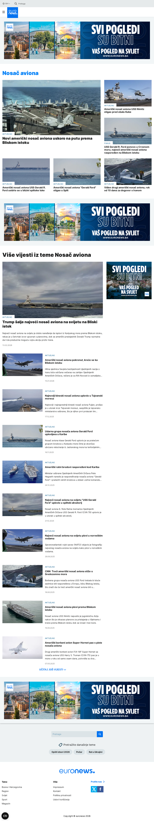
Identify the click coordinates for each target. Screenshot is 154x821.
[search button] (15, 3)
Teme (4, 782)
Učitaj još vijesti (51, 669)
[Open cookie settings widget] (5, 816)
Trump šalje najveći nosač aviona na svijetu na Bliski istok (49, 324)
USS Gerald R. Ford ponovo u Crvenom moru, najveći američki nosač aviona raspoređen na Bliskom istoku (126, 149)
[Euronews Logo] (12, 12)
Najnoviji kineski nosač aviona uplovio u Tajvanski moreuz (74, 397)
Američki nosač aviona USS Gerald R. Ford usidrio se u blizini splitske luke (24, 189)
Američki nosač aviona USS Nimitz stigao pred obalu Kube (124, 110)
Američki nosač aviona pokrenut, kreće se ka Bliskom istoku (71, 361)
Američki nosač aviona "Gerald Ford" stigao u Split (74, 189)
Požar (79, 752)
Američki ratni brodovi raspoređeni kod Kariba (72, 467)
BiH (6, 3)
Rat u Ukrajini (95, 752)
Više (55, 782)
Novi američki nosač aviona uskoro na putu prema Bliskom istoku (47, 140)
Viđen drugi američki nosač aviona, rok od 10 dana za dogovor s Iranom (127, 189)
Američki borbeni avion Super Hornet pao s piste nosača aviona (73, 644)
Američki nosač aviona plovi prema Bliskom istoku (70, 608)
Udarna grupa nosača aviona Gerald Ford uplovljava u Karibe (69, 433)
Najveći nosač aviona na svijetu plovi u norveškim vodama (74, 537)
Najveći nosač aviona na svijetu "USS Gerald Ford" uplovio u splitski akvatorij (70, 501)
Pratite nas (96, 782)
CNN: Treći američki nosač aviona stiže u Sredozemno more (69, 573)
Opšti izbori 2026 (61, 752)
